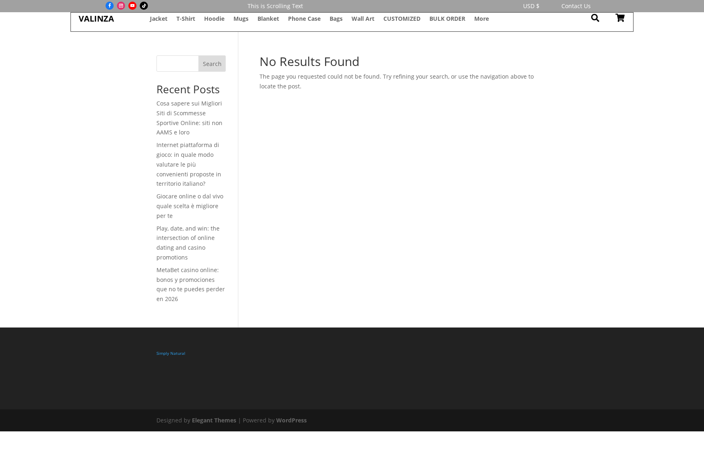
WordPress (291, 420)
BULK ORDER (447, 19)
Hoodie (214, 19)
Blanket (268, 19)
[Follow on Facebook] (110, 6)
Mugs (241, 19)
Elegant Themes (214, 420)
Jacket (158, 19)
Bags (336, 19)
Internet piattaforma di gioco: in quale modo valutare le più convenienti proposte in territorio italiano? (188, 164)
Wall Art (363, 19)
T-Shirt (185, 19)
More (481, 19)
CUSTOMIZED (401, 19)
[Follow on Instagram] (121, 6)
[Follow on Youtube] (132, 6)
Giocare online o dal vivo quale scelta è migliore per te (189, 206)
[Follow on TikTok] (144, 6)
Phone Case (304, 19)
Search (212, 64)
